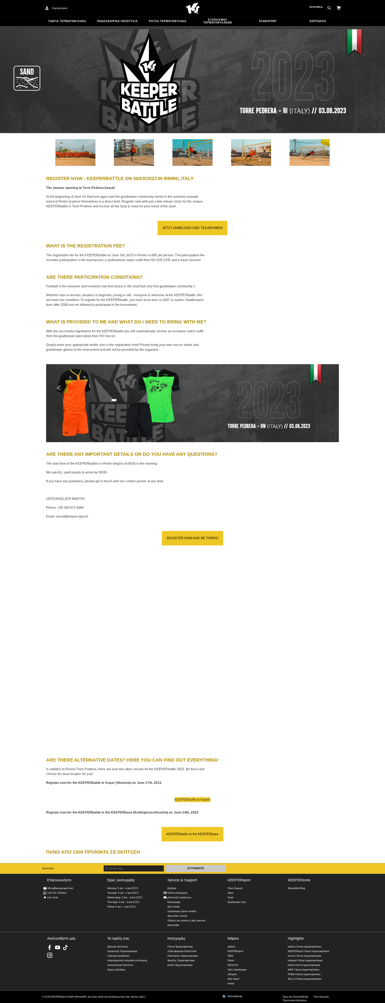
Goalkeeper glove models (181, 911)
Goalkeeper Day (237, 902)
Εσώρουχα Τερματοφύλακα (122, 951)
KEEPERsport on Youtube (57, 947)
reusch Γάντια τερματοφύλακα (304, 955)
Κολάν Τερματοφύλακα (179, 965)
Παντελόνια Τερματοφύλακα (182, 955)
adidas (231, 946)
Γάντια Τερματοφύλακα (67, 21)
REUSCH (233, 965)
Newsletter (48, 868)
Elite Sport (233, 979)
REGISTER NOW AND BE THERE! (192, 538)
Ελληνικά (316, 6)
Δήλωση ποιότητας (117, 946)
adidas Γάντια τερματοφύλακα (304, 946)
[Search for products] (329, 8)
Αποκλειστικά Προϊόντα (120, 965)
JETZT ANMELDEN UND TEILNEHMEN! (192, 228)
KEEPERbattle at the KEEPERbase (192, 834)
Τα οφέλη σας (118, 938)
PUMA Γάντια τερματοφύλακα (304, 974)
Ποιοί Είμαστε (321, 996)
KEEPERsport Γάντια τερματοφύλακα (308, 951)
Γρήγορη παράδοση (118, 955)
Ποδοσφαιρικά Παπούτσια (117, 21)
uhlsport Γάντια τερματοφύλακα (305, 960)
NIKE (230, 955)
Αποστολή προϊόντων (179, 897)
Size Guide (173, 906)
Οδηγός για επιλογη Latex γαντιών (186, 920)
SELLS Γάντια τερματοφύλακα (304, 979)
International (234, 996)
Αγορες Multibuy (116, 969)
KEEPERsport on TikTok (65, 947)
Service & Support (182, 880)
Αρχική (192, 8)
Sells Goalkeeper (237, 969)
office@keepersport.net (60, 888)
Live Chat (52, 897)
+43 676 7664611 (57, 893)
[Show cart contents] (339, 8)
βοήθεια (171, 888)
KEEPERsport (239, 880)
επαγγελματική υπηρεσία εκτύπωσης (127, 960)
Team (231, 897)
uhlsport (232, 974)
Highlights (296, 938)
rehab (231, 983)
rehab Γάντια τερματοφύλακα (304, 965)
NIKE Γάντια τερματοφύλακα (303, 969)
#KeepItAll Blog (296, 888)
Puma (231, 960)
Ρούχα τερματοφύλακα (167, 21)
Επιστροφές (174, 902)
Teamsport (268, 21)
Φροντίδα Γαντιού (177, 916)
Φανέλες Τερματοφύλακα (181, 960)
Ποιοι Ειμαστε (235, 888)
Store (231, 893)
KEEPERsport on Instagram (49, 955)
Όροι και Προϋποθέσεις (296, 996)
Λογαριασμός (60, 8)
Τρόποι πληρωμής (177, 893)
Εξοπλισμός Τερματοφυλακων (217, 21)
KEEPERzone (299, 880)
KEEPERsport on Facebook (49, 947)
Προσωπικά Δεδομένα (295, 1000)
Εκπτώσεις (318, 21)
